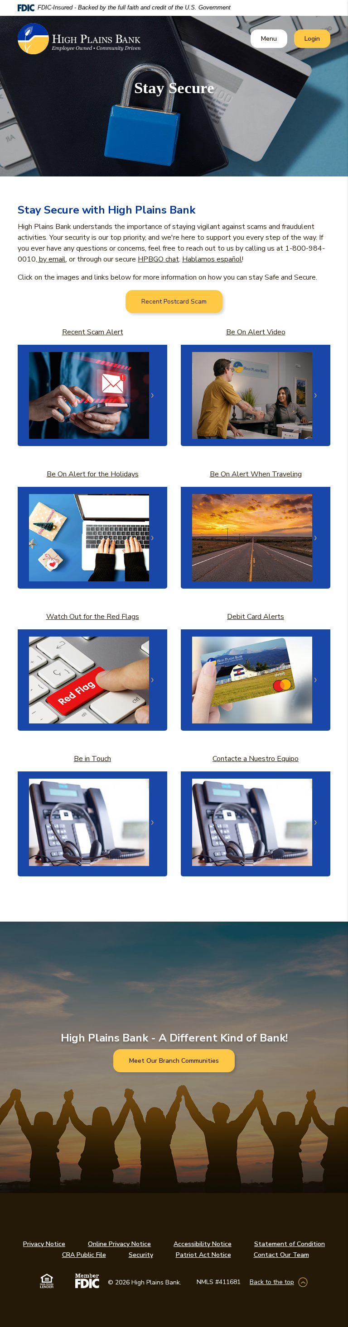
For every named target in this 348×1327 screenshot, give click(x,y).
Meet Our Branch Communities (174, 1060)
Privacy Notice (44, 1244)
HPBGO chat (158, 259)
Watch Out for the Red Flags (92, 617)
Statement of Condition (289, 1244)
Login (317, 38)
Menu (271, 38)
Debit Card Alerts (255, 617)
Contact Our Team (281, 1255)
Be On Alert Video (255, 332)
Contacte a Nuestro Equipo (256, 759)
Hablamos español (212, 259)
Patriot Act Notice (203, 1255)
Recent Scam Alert (92, 332)
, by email (51, 259)
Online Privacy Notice (119, 1244)
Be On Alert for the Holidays (93, 474)
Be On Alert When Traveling (256, 474)
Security (141, 1255)
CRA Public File (84, 1255)
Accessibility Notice (203, 1244)
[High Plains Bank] (79, 39)
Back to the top (272, 1282)
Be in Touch (92, 759)
